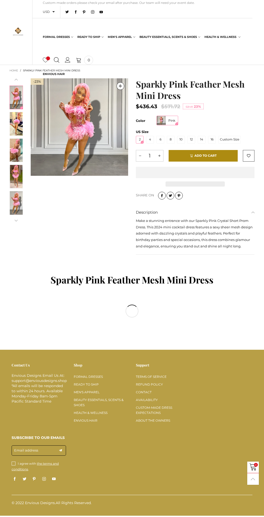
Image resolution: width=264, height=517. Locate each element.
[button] (16, 80)
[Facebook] (75, 12)
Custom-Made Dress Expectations (154, 410)
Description (147, 212)
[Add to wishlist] (248, 156)
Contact (144, 392)
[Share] (162, 195)
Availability (147, 400)
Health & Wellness (220, 37)
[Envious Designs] (18, 31)
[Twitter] (67, 12)
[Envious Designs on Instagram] (44, 479)
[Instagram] (92, 12)
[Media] (120, 86)
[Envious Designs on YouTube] (54, 479)
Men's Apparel (120, 37)
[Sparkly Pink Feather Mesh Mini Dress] (79, 127)
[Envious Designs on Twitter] (24, 479)
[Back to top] (253, 479)
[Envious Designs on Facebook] (15, 479)
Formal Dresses (56, 37)
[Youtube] (101, 12)
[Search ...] (56, 60)
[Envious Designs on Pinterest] (34, 479)
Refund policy (149, 384)
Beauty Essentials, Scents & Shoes (168, 37)
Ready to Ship (88, 37)
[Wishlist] (45, 60)
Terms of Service (151, 377)
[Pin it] (179, 195)
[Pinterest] (84, 12)
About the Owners (153, 420)
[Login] (67, 60)
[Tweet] (170, 195)
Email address (26, 450)
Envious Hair (54, 74)
